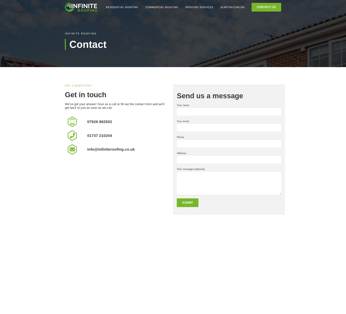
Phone (180, 137)
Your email (183, 121)
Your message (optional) (191, 169)
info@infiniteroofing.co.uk (111, 149)
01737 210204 (99, 135)
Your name (183, 105)
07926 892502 (99, 122)
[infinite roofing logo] (81, 7)
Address (181, 153)
